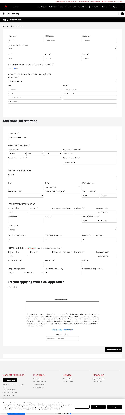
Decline (98, 407)
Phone (48, 54)
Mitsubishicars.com (39, 387)
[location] (102, 1)
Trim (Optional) (68, 93)
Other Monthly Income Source (93, 235)
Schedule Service (68, 379)
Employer (34, 208)
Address (11, 174)
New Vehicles (37, 379)
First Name (12, 36)
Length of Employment (91, 216)
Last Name (86, 36)
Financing (98, 374)
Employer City (79, 208)
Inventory (39, 374)
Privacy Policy (57, 330)
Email (10, 54)
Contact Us (11, 380)
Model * (11, 93)
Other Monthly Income (53, 235)
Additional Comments (62, 299)
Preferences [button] (56, 409)
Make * (65, 85)
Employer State (102, 208)
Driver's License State (71, 158)
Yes (16, 69)
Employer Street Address (61, 208)
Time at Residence (89, 191)
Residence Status (15, 191)
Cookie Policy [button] (16, 409)
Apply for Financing (98, 379)
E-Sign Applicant (62, 334)
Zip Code (85, 54)
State (47, 183)
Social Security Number (72, 149)
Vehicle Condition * (15, 77)
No (10, 69)
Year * (10, 85)
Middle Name (50, 36)
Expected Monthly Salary (17, 235)
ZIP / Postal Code (88, 183)
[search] (123, 7)
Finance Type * (13, 133)
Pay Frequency (13, 225)
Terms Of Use (68, 330)
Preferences (82, 407)
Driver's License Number (17, 158)
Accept (114, 407)
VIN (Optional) (13, 101)
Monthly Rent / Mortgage (55, 191)
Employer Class (13, 208)
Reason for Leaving (92, 269)
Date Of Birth (13, 149)
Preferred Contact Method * (18, 45)
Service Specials (68, 382)
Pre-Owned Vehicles (39, 382)
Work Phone (13, 216)
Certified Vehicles (38, 384)
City (10, 183)
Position (48, 216)
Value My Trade (97, 382)
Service (67, 374)
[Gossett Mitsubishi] (11, 7)
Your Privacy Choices (61, 413)
